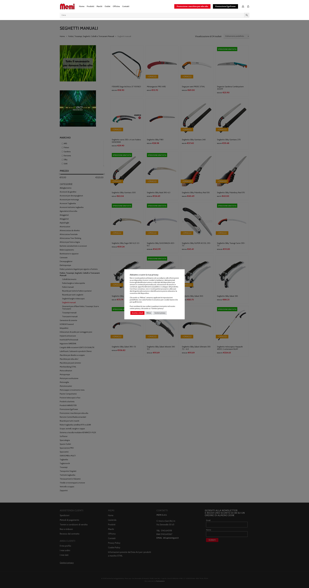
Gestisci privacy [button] (159, 313)
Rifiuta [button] (149, 313)
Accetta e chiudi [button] (137, 313)
